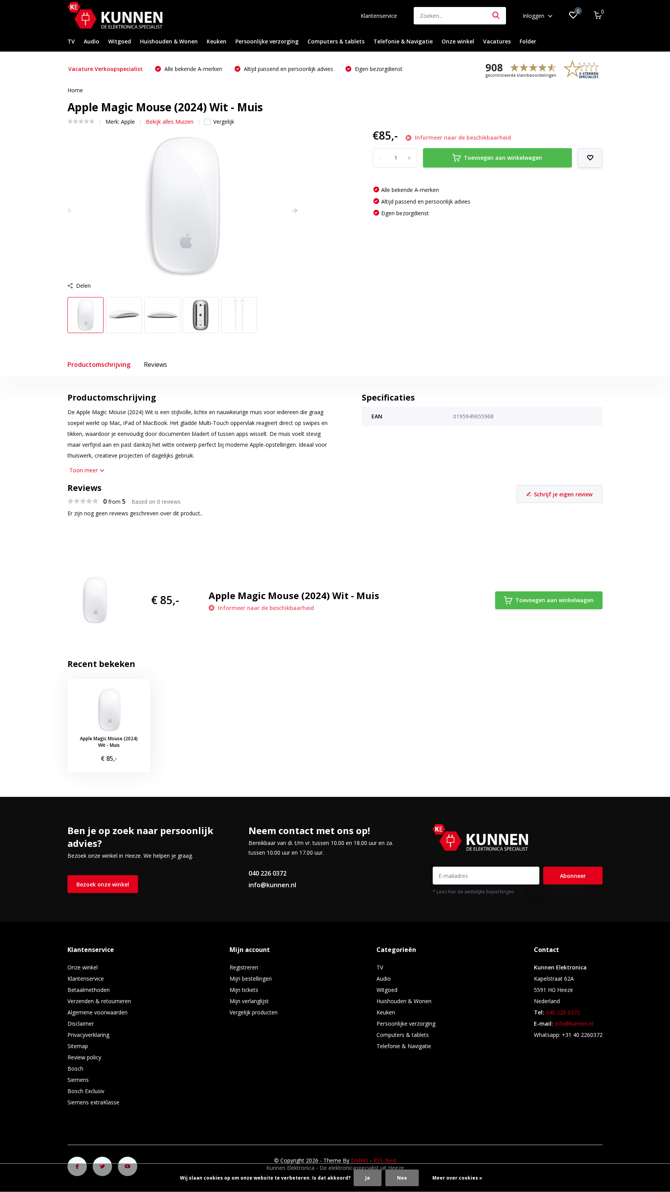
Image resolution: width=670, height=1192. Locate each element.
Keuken (216, 41)
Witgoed (119, 41)
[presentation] (70, 210)
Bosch (75, 1068)
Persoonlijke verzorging (267, 41)
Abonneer (573, 875)
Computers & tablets (335, 41)
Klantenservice (379, 15)
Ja (367, 1178)
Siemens (78, 1079)
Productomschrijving (98, 364)
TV (71, 41)
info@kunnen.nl (272, 885)
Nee (402, 1178)
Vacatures (497, 41)
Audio (91, 41)
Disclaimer (80, 1023)
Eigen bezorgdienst (377, 69)
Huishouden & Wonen (169, 41)
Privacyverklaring (88, 1034)
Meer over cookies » (457, 1178)
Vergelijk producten (254, 1012)
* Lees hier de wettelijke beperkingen (473, 891)
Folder (528, 41)
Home (75, 90)
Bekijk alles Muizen (169, 121)
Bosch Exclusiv (85, 1091)
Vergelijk (223, 121)
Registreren (244, 967)
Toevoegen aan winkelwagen (503, 157)
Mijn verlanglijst (249, 1001)
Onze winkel (458, 41)
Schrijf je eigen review (563, 494)
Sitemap (77, 1046)
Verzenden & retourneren (99, 1001)
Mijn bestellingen (251, 978)
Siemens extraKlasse (93, 1102)
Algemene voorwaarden (97, 1012)
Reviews (155, 364)
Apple (128, 121)
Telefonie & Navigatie (403, 41)
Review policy (84, 1057)
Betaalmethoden (88, 989)
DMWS (359, 1160)
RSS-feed (384, 1160)
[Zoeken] (496, 15)
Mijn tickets (244, 989)
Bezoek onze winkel (102, 884)
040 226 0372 (268, 873)
